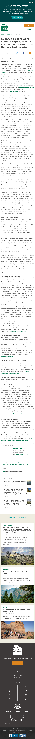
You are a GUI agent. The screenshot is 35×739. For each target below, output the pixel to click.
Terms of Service (13, 730)
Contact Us (4, 730)
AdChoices (29, 730)
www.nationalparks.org (7, 356)
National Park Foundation (26, 87)
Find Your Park (14, 91)
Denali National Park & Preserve (16, 463)
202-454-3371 (18, 456)
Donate (29, 25)
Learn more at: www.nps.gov (17, 331)
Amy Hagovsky (19, 448)
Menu (29, 29)
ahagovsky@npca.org (21, 454)
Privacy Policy (21, 730)
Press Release (6, 35)
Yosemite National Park (21, 464)
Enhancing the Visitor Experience (14, 471)
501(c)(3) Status (17, 732)
